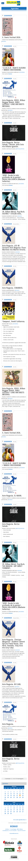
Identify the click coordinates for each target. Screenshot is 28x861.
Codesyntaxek (12, 858)
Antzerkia (22, 72)
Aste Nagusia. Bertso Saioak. (11, 525)
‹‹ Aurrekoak (7, 778)
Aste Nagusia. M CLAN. (11, 684)
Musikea (4, 41)
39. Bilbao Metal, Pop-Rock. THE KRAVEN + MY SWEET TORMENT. (13, 566)
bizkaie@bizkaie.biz (14, 833)
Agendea (15, 8)
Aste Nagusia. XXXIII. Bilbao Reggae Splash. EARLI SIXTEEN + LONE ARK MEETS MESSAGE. (13, 103)
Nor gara (11, 822)
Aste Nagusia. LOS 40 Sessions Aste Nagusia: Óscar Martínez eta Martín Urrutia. (14, 247)
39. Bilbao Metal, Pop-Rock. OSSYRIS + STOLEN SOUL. (13, 212)
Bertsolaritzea (20, 148)
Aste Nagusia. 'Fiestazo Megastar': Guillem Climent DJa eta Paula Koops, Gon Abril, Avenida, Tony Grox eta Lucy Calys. (13, 643)
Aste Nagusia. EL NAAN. (12, 495)
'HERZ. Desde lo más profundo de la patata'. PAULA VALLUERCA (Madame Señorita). (13, 178)
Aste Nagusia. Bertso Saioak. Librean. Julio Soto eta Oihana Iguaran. (13, 144)
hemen (10, 185)
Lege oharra (17, 822)
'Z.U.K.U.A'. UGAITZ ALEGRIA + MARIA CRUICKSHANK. (14, 68)
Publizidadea (23, 822)
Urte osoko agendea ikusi (19, 819)
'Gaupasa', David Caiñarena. (13, 321)
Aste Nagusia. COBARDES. (12, 287)
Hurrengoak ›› (20, 778)
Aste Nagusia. (8, 724)
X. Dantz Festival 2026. (11, 37)
